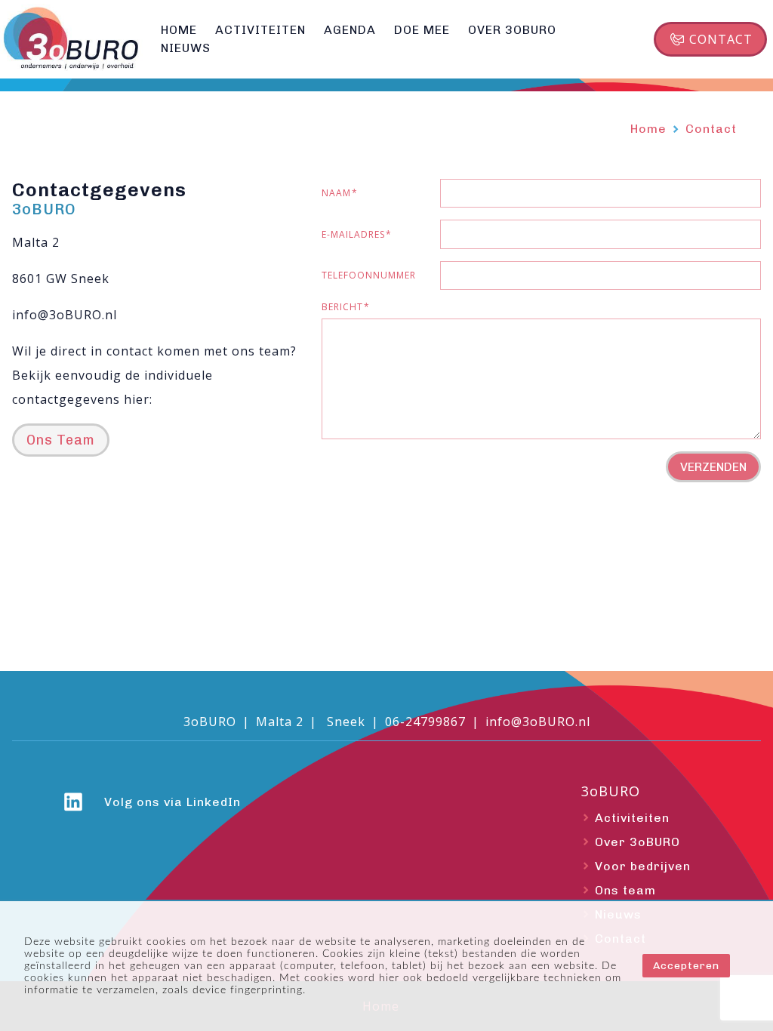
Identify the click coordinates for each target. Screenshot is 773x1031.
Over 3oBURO (637, 842)
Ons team (625, 890)
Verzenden (713, 467)
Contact (721, 39)
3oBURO (610, 791)
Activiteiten (632, 818)
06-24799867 (425, 721)
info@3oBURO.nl (537, 721)
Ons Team (60, 440)
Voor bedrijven (643, 866)
